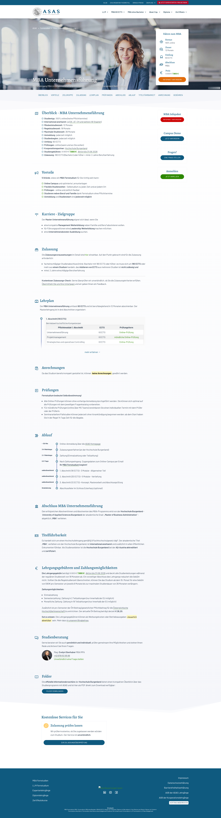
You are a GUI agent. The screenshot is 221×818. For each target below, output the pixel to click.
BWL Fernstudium (80, 809)
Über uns (149, 3)
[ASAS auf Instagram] (112, 793)
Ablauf (132, 95)
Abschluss (120, 95)
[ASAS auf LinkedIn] (106, 793)
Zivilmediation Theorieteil (120, 3)
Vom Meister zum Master (138, 809)
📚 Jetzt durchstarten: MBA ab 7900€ (173, 2)
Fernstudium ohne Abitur (75, 811)
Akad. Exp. (153, 12)
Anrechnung (164, 95)
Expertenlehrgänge (41, 790)
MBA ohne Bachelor (136, 12)
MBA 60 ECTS (116, 12)
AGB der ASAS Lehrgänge (177, 792)
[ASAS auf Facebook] (117, 793)
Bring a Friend (138, 3)
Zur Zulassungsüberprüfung (74, 742)
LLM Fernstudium (40, 785)
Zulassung (81, 95)
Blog (105, 3)
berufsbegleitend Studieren (104, 811)
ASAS (34, 28)
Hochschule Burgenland (76, 148)
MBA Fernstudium (71, 464)
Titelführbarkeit (147, 95)
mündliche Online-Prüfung (126, 337)
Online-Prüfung (126, 332)
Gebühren (178, 95)
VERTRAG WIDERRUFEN (179, 803)
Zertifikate (180, 12)
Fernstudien (45, 28)
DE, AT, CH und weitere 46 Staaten (85, 121)
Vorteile (55, 95)
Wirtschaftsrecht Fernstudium (121, 811)
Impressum (183, 778)
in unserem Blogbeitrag (77, 620)
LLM (104, 12)
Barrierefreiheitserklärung (176, 787)
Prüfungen (107, 95)
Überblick (43, 95)
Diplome (166, 12)
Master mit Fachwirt (151, 809)
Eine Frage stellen (172, 158)
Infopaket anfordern (172, 79)
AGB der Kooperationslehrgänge (174, 797)
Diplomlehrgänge (40, 795)
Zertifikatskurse (39, 800)
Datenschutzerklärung (178, 783)
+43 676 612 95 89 (62, 655)
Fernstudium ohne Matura (89, 811)
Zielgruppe (67, 95)
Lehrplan (94, 95)
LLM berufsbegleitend (147, 811)
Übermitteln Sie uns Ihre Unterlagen (58, 284)
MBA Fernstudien (40, 780)
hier (87, 254)
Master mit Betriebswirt (123, 809)
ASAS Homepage (93, 443)
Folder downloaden (54, 691)
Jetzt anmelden (172, 177)
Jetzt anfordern (172, 139)
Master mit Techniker (110, 809)
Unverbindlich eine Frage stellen (69, 659)
